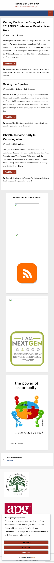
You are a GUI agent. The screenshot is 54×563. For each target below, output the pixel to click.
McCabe (46, 72)
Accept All (26, 552)
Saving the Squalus (15, 84)
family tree (17, 72)
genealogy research (35, 72)
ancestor (9, 69)
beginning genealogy (19, 69)
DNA (47, 69)
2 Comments (30, 89)
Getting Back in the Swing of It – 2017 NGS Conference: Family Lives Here (26, 26)
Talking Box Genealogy (27, 3)
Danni (21, 35)
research (6, 75)
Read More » (10, 63)
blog (29, 69)
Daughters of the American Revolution (26, 178)
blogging (35, 69)
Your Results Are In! (14, 457)
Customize (26, 542)
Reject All (26, 547)
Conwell (41, 69)
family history (8, 72)
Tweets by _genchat (16, 443)
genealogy (25, 72)
